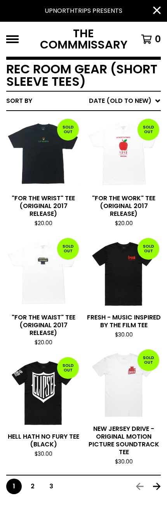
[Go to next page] (157, 486)
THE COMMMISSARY (83, 39)
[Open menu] (12, 39)
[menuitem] (83, 101)
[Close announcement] (157, 11)
